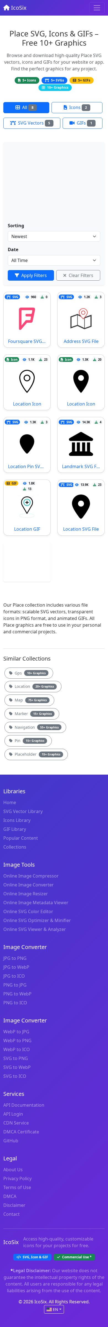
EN (55, 1309)
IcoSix (18, 7)
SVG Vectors (33, 123)
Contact (11, 1214)
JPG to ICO (14, 976)
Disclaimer (14, 1205)
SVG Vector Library (23, 811)
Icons (77, 107)
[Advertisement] (54, 184)
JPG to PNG (15, 958)
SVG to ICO (14, 1076)
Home (9, 802)
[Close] (97, 7)
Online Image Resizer (25, 894)
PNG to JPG (15, 985)
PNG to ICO (15, 1003)
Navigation (36, 727)
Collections (14, 847)
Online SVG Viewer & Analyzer (34, 929)
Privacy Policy (17, 1178)
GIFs (84, 123)
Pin (29, 740)
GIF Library (14, 829)
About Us (13, 1170)
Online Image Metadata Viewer (35, 903)
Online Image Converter (28, 885)
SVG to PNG (15, 1058)
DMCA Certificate (21, 1132)
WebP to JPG (16, 1032)
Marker (33, 713)
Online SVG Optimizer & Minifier (37, 920)
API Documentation (23, 1105)
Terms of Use (17, 1187)
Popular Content (20, 838)
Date (13, 249)
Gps (30, 673)
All (27, 107)
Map (30, 700)
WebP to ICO (16, 1049)
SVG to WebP (17, 1067)
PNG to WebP (17, 994)
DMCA (9, 1196)
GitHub (10, 1141)
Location (34, 686)
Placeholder (37, 754)
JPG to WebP (16, 967)
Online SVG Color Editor (28, 911)
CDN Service (16, 1123)
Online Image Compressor (31, 876)
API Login (13, 1114)
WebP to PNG (17, 1040)
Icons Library (16, 820)
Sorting (16, 226)
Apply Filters (33, 275)
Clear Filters (80, 275)
